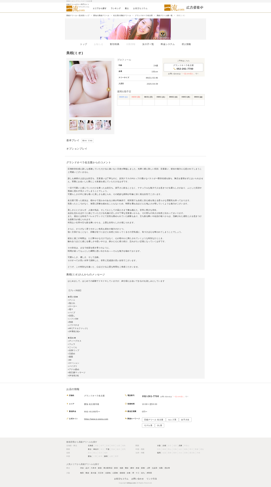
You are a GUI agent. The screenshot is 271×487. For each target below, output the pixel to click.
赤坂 (137, 468)
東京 (89, 449)
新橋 (143, 468)
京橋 (128, 473)
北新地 (108, 473)
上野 (148, 468)
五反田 (154, 468)
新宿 (116, 468)
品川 (87, 468)
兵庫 (180, 446)
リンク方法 (152, 479)
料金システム (168, 44)
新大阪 (93, 473)
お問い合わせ (137, 479)
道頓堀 (122, 473)
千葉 (107, 449)
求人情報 (186, 44)
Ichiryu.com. (131, 483)
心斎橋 (115, 473)
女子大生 (185, 420)
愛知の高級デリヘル (101, 15)
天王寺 (100, 473)
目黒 (161, 468)
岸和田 (149, 473)
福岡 (159, 453)
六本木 (93, 468)
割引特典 (114, 44)
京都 (164, 446)
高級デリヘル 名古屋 (153, 420)
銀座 (100, 468)
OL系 (159, 425)
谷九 (143, 473)
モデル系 (148, 425)
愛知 (89, 456)
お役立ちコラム (121, 479)
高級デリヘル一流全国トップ (77, 15)
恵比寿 (167, 468)
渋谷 (82, 468)
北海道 (90, 446)
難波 (87, 473)
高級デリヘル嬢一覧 (165, 15)
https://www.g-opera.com (96, 419)
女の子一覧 (148, 44)
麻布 (132, 468)
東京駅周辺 (107, 468)
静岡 (106, 456)
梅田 (82, 473)
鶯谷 (127, 468)
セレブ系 (172, 420)
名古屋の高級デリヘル (122, 15)
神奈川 (96, 449)
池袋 (121, 468)
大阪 (159, 446)
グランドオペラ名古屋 (144, 15)
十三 (137, 473)
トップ (83, 44)
